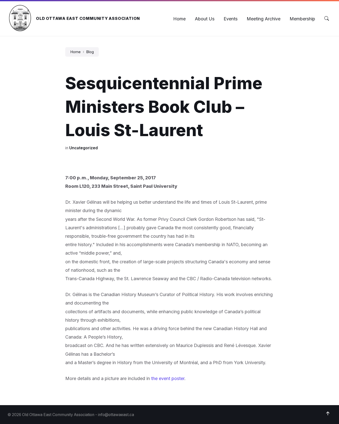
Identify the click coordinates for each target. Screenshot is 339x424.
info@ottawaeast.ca (116, 414)
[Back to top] (328, 413)
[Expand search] (327, 19)
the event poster (167, 378)
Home (75, 52)
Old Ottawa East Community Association (88, 18)
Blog (90, 52)
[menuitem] (179, 18)
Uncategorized (83, 148)
